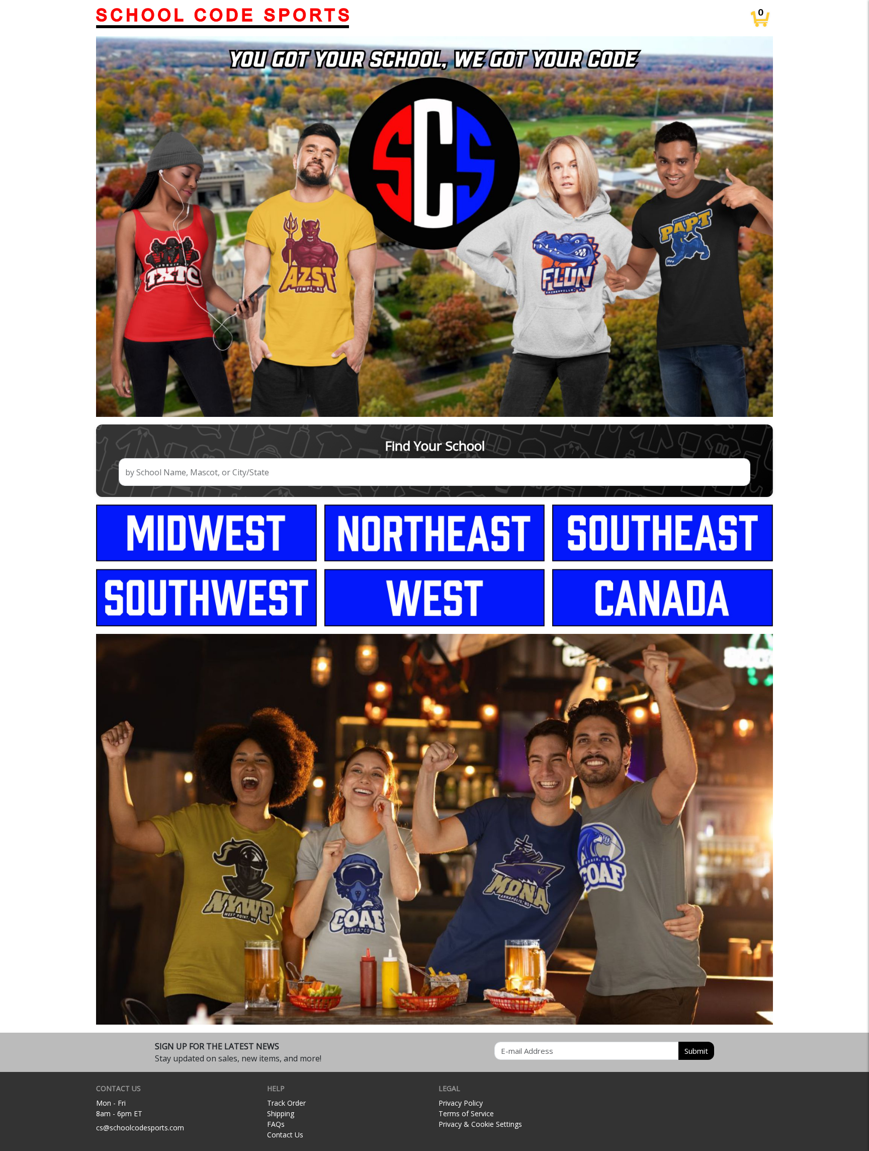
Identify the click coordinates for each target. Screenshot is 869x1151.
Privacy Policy (461, 1103)
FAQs (276, 1124)
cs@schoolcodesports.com (140, 1127)
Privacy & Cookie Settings (480, 1124)
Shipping (280, 1113)
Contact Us (285, 1134)
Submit (696, 1051)
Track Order (286, 1103)
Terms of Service (466, 1113)
